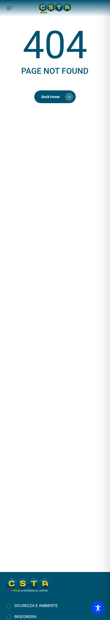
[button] (9, 8)
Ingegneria (25, 616)
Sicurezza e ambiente (36, 605)
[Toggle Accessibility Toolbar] (98, 608)
